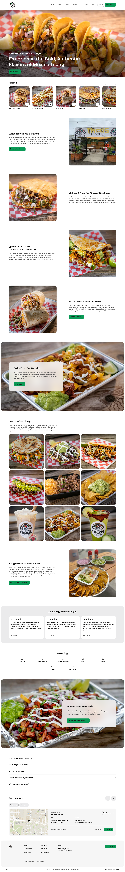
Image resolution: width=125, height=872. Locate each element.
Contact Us (75, 5)
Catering (59, 5)
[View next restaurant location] (113, 798)
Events (67, 5)
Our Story (85, 5)
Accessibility (40, 861)
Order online (108, 829)
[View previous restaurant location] (107, 798)
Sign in (101, 5)
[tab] (14, 805)
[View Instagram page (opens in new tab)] (7, 869)
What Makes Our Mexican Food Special (65, 849)
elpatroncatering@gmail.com (84, 822)
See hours (98, 829)
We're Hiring (45, 853)
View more (14, 631)
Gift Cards (27, 853)
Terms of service (29, 861)
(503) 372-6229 (80, 820)
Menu (52, 5)
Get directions (107, 813)
